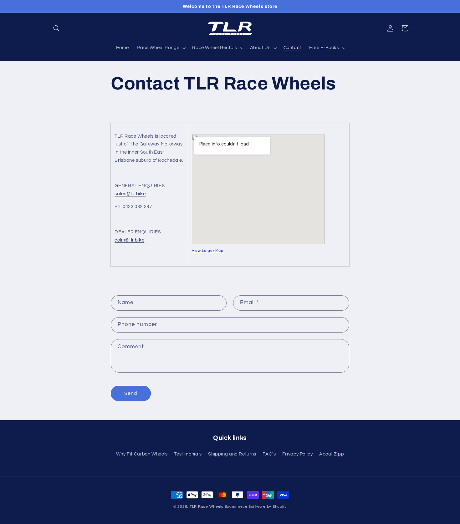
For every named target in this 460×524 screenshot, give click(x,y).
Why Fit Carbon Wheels (142, 453)
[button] (56, 28)
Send (130, 393)
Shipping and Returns (232, 453)
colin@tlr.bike (129, 240)
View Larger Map (207, 251)
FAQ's (269, 453)
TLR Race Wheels (206, 506)
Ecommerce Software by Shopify (256, 506)
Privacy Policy (297, 453)
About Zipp (331, 453)
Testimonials (188, 453)
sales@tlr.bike (130, 193)
